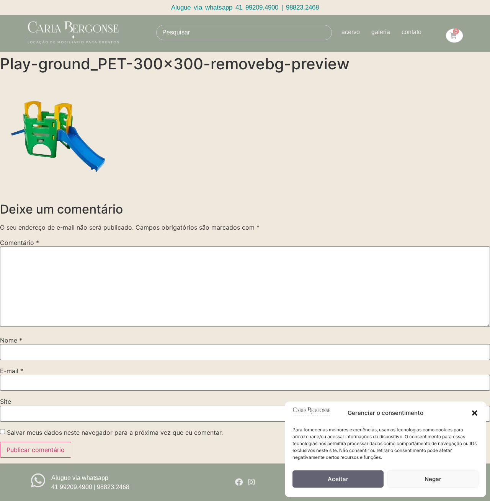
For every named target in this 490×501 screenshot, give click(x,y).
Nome (11, 340)
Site (5, 401)
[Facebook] (239, 482)
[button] (475, 413)
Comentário (19, 243)
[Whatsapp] (38, 480)
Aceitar (338, 479)
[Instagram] (251, 482)
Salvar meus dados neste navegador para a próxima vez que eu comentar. (115, 432)
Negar (433, 479)
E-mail (11, 371)
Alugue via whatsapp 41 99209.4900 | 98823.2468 (245, 7)
